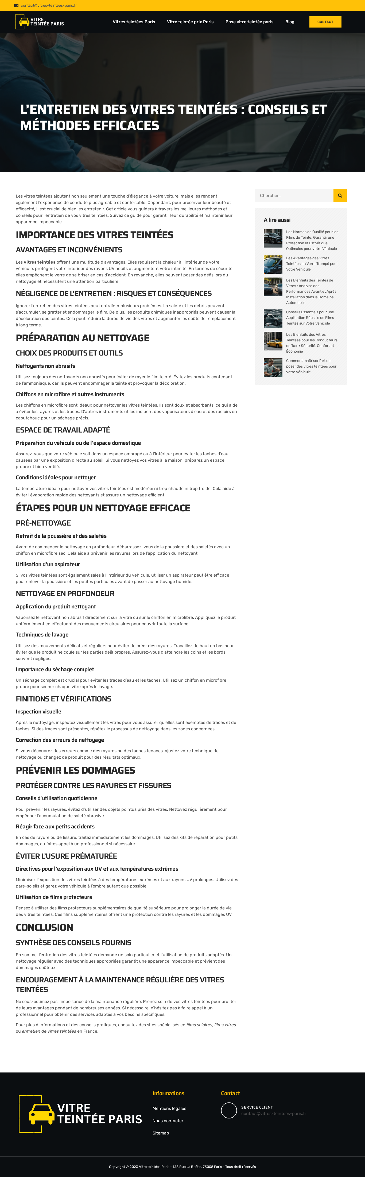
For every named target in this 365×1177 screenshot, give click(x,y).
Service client (257, 1107)
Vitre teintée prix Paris (191, 21)
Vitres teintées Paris (134, 21)
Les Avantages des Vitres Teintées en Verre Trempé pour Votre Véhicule (312, 264)
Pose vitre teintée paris (250, 21)
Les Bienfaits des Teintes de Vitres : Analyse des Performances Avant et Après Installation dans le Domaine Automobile (311, 291)
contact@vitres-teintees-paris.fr (273, 1113)
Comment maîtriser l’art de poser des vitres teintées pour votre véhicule (311, 366)
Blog (289, 21)
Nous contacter (168, 1120)
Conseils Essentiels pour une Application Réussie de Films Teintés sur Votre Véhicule (310, 318)
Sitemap (161, 1133)
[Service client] (229, 1110)
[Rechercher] (340, 195)
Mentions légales (169, 1108)
